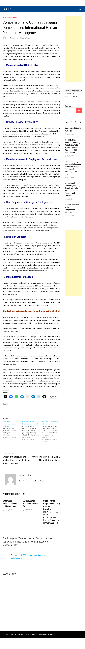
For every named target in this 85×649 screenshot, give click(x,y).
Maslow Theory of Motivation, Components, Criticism (72, 208)
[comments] (76, 122)
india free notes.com (24, 634)
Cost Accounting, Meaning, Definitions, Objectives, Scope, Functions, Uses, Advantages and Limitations (73, 167)
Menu (8, 9)
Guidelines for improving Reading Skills (31, 504)
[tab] (67, 122)
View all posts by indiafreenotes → (32, 481)
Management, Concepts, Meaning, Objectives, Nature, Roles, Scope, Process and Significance (72, 189)
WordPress (45, 634)
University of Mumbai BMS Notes (73, 129)
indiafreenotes (14, 38)
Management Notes (10, 18)
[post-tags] (80, 122)
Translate (73, 96)
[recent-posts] (71, 122)
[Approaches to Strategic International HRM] (52, 432)
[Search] (79, 110)
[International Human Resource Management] (32, 430)
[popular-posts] (67, 122)
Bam (54, 634)
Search (68, 106)
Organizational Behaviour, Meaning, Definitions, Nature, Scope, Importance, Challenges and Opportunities (72, 146)
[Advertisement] (73, 49)
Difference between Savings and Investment (10, 504)
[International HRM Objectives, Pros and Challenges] (12, 429)
